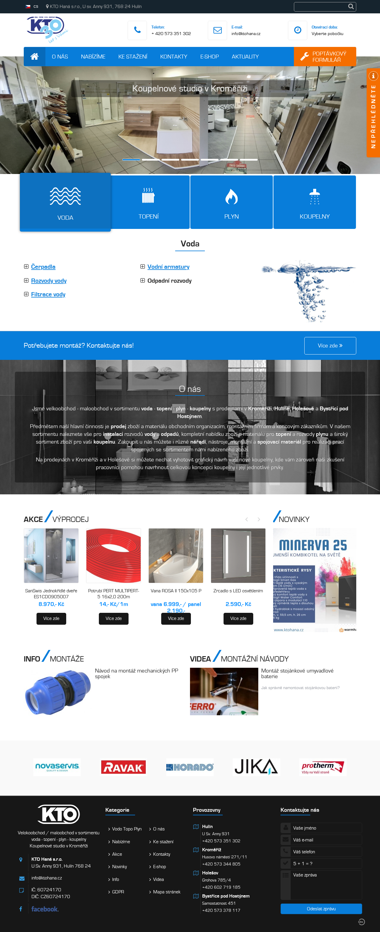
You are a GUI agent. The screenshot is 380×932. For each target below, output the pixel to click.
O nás (60, 56)
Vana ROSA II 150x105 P (176, 591)
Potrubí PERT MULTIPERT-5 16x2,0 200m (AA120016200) (113, 596)
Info (115, 879)
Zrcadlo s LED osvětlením (238, 591)
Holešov (210, 873)
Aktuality (245, 56)
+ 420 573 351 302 (171, 33)
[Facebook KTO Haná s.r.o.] (65, 909)
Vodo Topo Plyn (127, 829)
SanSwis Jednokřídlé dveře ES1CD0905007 (51, 593)
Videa (158, 879)
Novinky (119, 866)
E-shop (209, 56)
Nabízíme (93, 56)
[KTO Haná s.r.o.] (47, 44)
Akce (117, 854)
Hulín (207, 826)
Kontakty (173, 56)
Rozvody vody (48, 280)
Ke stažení (132, 56)
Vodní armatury (168, 266)
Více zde (51, 618)
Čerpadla (43, 266)
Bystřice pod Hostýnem (226, 896)
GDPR (118, 892)
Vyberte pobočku (327, 33)
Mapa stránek (166, 892)
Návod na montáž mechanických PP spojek (136, 673)
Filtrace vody (48, 294)
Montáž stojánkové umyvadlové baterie (297, 673)
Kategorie (117, 810)
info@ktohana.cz (246, 33)
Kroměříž (211, 849)
